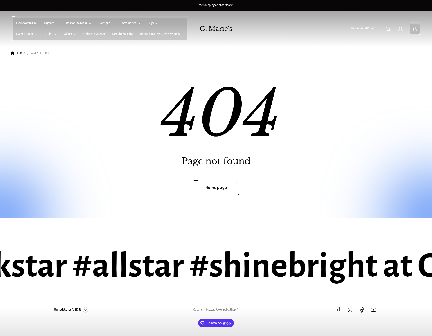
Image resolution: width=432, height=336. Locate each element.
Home (21, 52)
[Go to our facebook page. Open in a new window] (338, 309)
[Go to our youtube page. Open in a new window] (373, 309)
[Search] (387, 28)
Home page (216, 187)
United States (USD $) (360, 28)
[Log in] (400, 28)
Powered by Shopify (227, 309)
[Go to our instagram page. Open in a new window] (350, 309)
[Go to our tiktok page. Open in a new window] (361, 309)
